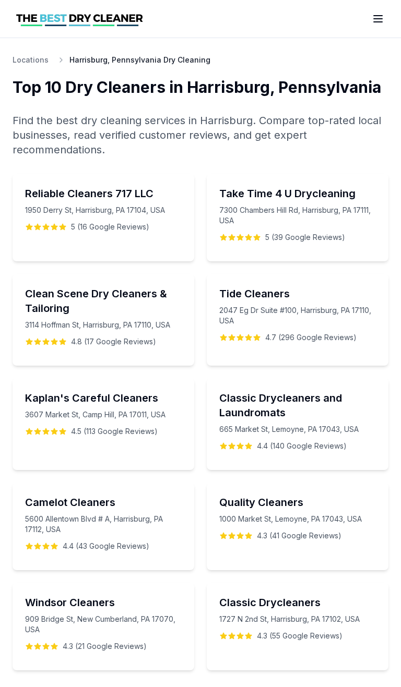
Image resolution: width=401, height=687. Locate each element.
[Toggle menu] (378, 18)
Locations (31, 59)
